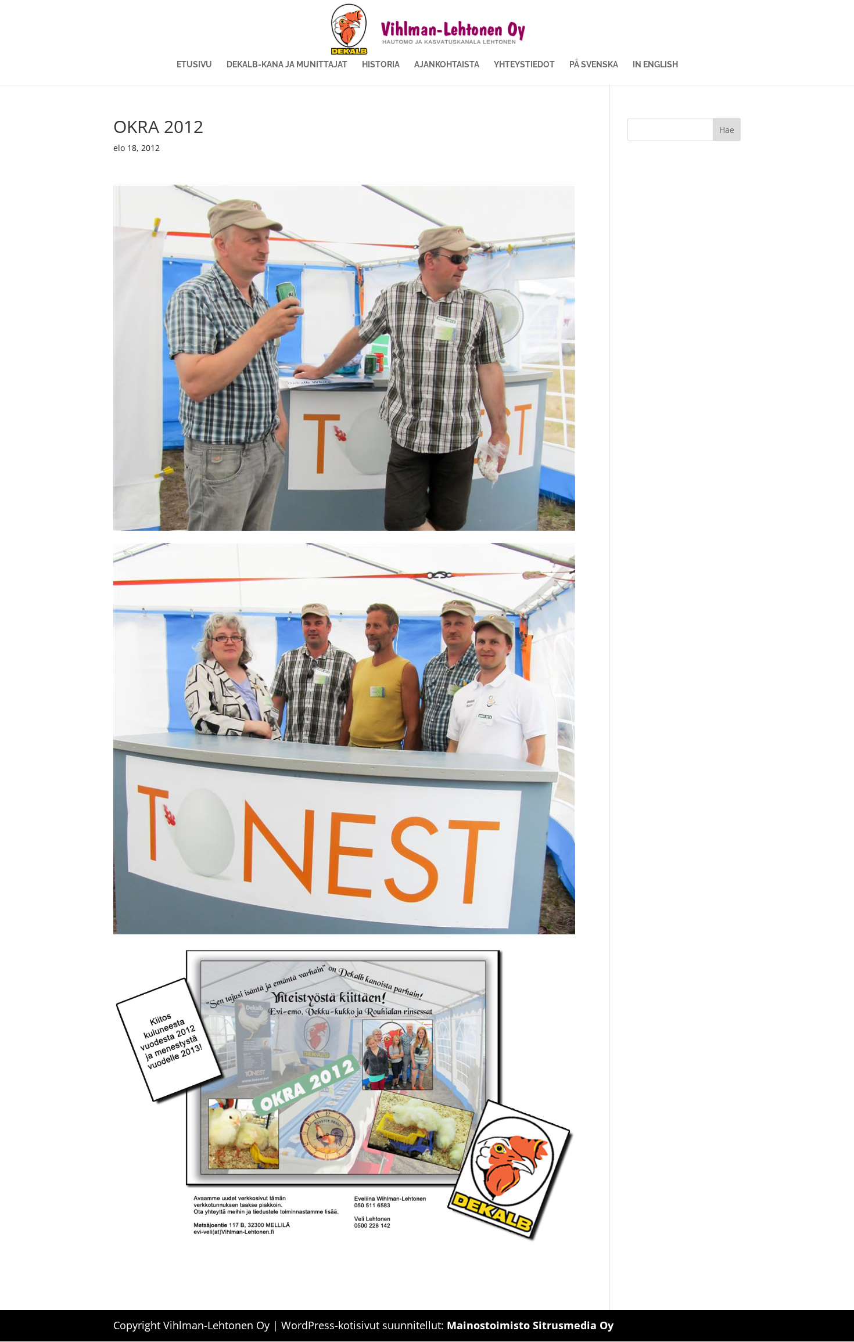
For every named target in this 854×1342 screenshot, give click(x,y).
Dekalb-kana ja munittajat (287, 64)
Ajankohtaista (446, 64)
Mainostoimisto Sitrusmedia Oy (530, 1325)
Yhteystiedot (524, 64)
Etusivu (194, 64)
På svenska (593, 64)
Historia (381, 64)
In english (655, 64)
